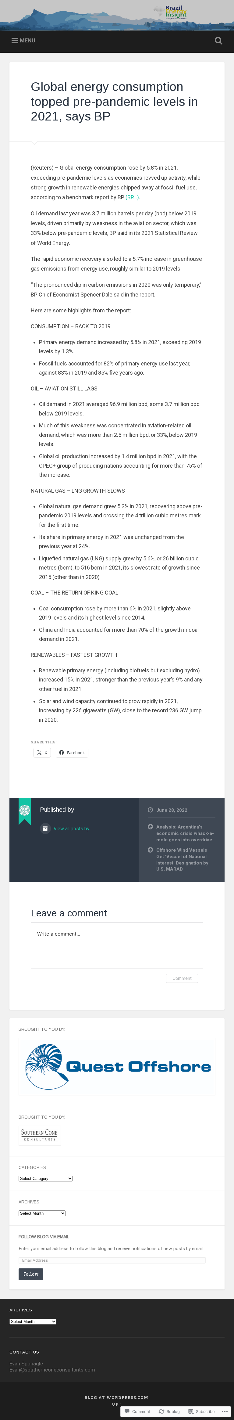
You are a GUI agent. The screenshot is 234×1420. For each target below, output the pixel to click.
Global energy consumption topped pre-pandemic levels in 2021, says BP (114, 101)
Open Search (217, 41)
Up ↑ (117, 1404)
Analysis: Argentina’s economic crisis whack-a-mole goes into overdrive (185, 833)
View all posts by (70, 829)
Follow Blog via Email (44, 1237)
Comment (182, 978)
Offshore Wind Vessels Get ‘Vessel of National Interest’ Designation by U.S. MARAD (182, 859)
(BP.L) (132, 197)
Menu (27, 40)
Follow (30, 1274)
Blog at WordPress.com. (117, 1397)
